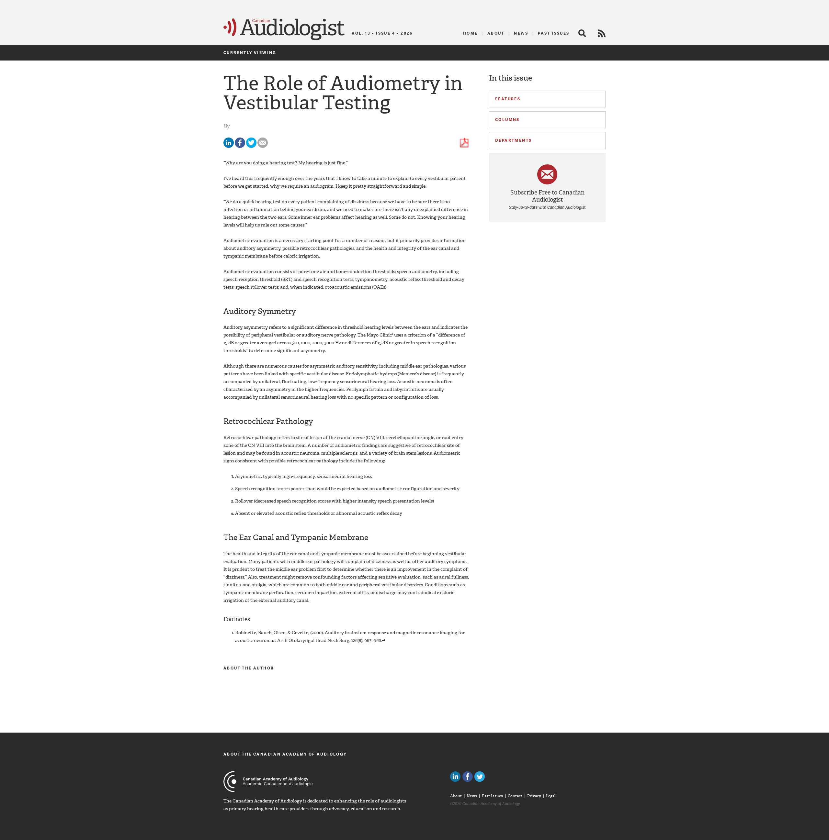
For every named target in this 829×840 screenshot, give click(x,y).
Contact (515, 796)
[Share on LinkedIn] (228, 146)
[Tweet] (251, 146)
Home (470, 33)
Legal (551, 796)
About (496, 33)
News (521, 33)
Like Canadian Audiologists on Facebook (467, 776)
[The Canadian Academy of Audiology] (267, 781)
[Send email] (262, 146)
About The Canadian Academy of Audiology (285, 754)
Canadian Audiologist (284, 29)
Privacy (534, 796)
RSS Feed (602, 33)
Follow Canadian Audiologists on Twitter (479, 776)
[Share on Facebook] (240, 146)
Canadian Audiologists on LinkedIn (455, 776)
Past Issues (553, 33)
